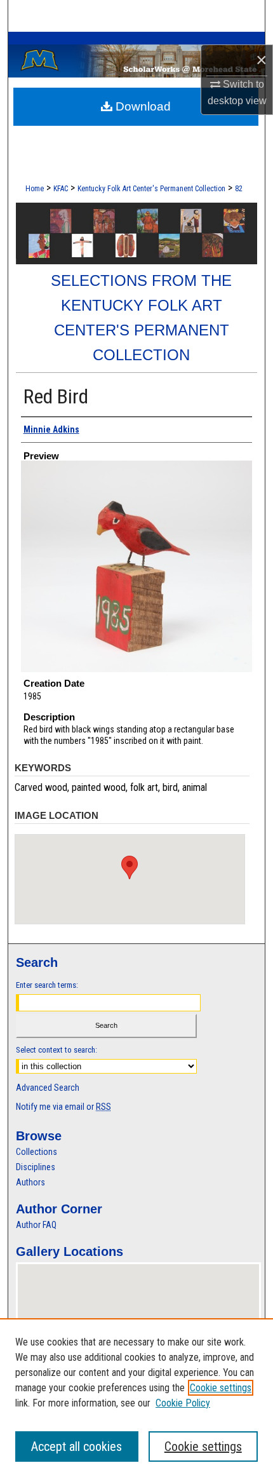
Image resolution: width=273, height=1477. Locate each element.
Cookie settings (220, 1388)
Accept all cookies (76, 1446)
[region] (136, 1397)
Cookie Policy (183, 1403)
